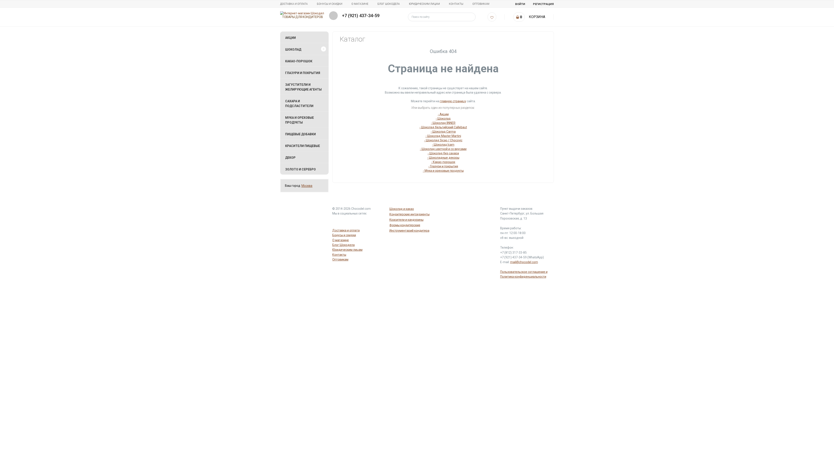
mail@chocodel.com (524, 262)
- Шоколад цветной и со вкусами (443, 149)
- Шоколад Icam (443, 144)
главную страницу (453, 101)
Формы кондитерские (404, 225)
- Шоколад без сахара (443, 153)
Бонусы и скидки (329, 3)
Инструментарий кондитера (409, 230)
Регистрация (543, 4)
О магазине (359, 3)
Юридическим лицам (424, 3)
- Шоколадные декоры (443, 157)
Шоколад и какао (401, 209)
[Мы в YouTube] (336, 221)
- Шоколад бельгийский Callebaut (443, 127)
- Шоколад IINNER (443, 123)
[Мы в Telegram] (347, 221)
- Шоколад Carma (443, 131)
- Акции (443, 114)
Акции (290, 38)
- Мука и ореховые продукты (443, 170)
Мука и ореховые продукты (299, 120)
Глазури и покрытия (302, 73)
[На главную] (302, 13)
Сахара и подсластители (299, 103)
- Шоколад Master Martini (443, 136)
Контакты (456, 3)
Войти (520, 4)
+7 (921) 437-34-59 (360, 15)
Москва (306, 185)
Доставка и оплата (294, 3)
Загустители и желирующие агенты (303, 87)
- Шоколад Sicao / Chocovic (443, 140)
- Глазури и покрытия (443, 166)
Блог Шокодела (388, 3)
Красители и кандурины (406, 219)
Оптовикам (480, 3)
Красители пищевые (302, 146)
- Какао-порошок (443, 162)
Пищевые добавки (300, 134)
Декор (290, 157)
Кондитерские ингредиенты (409, 214)
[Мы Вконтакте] (357, 221)
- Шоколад (443, 118)
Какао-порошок (298, 61)
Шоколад (293, 49)
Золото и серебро (300, 169)
